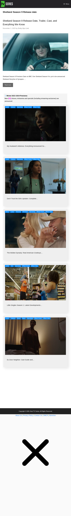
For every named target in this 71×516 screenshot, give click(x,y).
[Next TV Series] (7, 4)
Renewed (25, 211)
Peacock (18, 211)
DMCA (45, 415)
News (23, 318)
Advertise (52, 415)
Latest (7, 107)
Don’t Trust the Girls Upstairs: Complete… (22, 199)
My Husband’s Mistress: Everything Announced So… (26, 146)
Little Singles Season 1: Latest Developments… (24, 305)
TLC (12, 266)
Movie (18, 318)
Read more (8, 85)
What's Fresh (27, 107)
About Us (18, 415)
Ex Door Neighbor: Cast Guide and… (20, 360)
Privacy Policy (28, 415)
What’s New (36, 107)
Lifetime (13, 107)
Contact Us (38, 415)
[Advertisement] (35, 391)
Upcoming (19, 107)
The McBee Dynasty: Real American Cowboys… (25, 253)
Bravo (7, 211)
